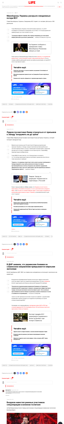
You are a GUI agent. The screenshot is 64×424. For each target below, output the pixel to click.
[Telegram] (20, 112)
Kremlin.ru (13, 229)
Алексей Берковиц (16, 231)
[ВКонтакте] (23, 112)
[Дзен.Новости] (14, 112)
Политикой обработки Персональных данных (33, 6)
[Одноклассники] (26, 112)
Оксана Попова (15, 360)
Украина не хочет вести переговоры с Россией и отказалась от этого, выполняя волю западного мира (31, 188)
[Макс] (17, 112)
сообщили (46, 281)
